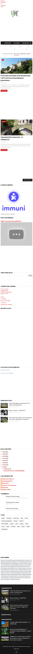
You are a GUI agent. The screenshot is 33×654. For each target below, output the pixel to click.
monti (2, 526)
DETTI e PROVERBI (5, 301)
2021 (3, 467)
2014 (3, 452)
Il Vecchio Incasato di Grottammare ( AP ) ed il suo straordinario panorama (16, 78)
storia (26, 518)
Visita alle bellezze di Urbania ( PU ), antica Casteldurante (19, 404)
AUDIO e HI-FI (4, 294)
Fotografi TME (3, 6)
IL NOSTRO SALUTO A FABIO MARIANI (13, 471)
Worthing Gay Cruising (12, 502)
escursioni (9, 518)
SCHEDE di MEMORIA (6, 292)
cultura (21, 523)
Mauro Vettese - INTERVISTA (17, 410)
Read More (4, 90)
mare (26, 523)
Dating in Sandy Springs (13, 496)
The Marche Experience (5, 370)
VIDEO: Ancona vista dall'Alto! (11, 221)
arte (22, 518)
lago (18, 526)
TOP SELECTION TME (7, 49)
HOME (2, 297)
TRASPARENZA (6, 46)
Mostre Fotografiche (3, 2)
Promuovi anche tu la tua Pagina (7, 373)
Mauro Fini (5, 483)
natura (11, 523)
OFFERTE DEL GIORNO (6, 304)
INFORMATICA (4, 290)
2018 (3, 460)
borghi (4, 121)
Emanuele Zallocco (8, 479)
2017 (3, 458)
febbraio (6, 469)
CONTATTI (15, 46)
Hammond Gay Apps (12, 508)
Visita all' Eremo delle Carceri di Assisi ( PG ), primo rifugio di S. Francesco (20, 418)
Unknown (5, 487)
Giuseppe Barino (7, 481)
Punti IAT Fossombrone (9, 485)
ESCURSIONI (25, 43)
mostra (15, 521)
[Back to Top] (16, 652)
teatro (28, 526)
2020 (4, 465)
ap (2, 60)
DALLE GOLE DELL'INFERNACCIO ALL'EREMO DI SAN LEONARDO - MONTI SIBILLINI (20, 631)
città (16, 523)
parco (7, 526)
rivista (23, 526)
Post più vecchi (27, 180)
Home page (8, 43)
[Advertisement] (16, 29)
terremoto (16, 518)
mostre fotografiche (6, 521)
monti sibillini (4, 523)
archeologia (4, 529)
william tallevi (6, 489)
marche (21, 521)
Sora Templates (13, 646)
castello (13, 526)
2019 (3, 463)
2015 (3, 454)
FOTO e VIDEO (4, 289)
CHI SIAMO (17, 43)
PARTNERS (24, 46)
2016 (3, 456)
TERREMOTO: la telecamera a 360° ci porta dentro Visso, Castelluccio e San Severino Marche (20, 638)
